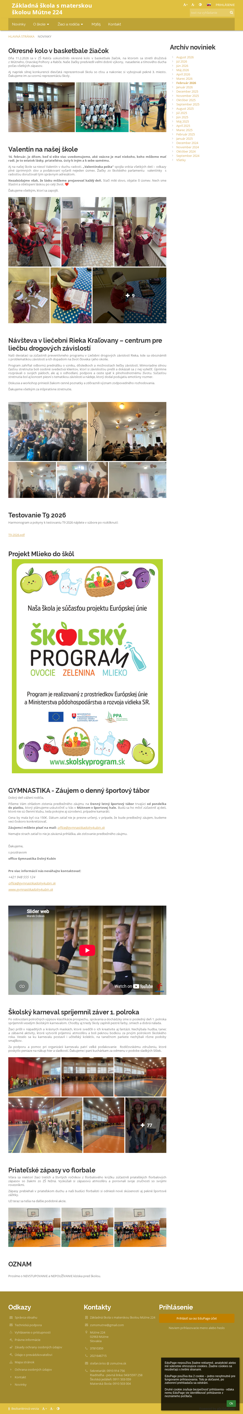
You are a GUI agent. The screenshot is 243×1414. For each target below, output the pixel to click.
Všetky (181, 160)
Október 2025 (186, 100)
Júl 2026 (181, 61)
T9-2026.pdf (16, 535)
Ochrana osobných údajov (33, 1369)
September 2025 (187, 104)
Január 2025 (184, 138)
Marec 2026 (184, 78)
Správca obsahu (26, 1317)
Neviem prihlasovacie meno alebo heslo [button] (197, 1328)
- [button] (194, 4)
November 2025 (187, 96)
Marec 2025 (184, 130)
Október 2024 (186, 151)
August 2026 (185, 57)
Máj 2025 (182, 121)
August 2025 (185, 108)
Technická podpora (28, 1325)
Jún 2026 (182, 66)
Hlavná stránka (21, 36)
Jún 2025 (182, 117)
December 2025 (187, 91)
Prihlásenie (225, 5)
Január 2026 (184, 87)
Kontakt (20, 1377)
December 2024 (187, 143)
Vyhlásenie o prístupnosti (33, 1332)
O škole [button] (39, 24)
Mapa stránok (24, 1362)
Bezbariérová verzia (25, 1408)
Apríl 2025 (183, 126)
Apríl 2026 (183, 74)
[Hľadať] (231, 12)
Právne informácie (27, 1340)
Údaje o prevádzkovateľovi (33, 1355)
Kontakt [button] (114, 24)
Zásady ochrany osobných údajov (38, 1347)
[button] (200, 4)
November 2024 (187, 147)
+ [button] (187, 4)
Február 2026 (186, 83)
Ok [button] (231, 1403)
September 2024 (187, 156)
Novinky (44, 36)
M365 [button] (96, 24)
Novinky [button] (19, 24)
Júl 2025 (181, 113)
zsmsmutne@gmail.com (107, 1325)
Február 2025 (185, 134)
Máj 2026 (182, 70)
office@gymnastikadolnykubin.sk (81, 827)
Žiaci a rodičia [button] (68, 24)
